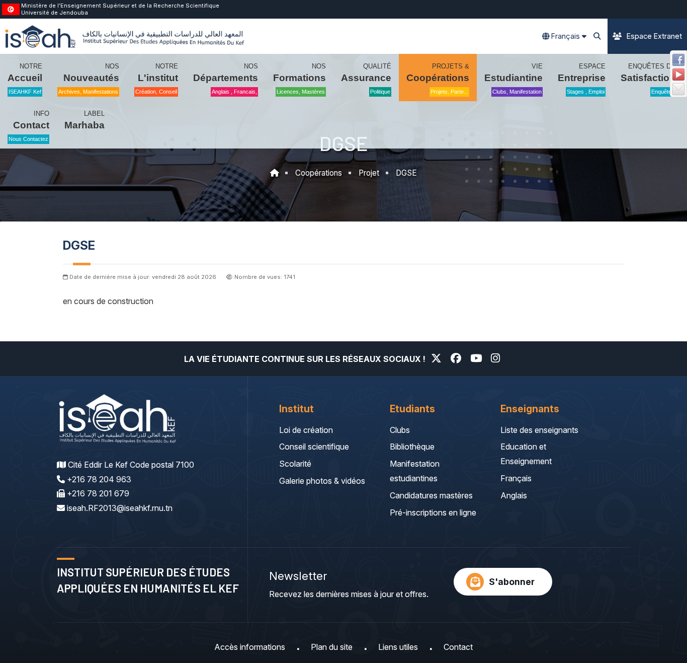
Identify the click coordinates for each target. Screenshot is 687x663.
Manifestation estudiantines (415, 471)
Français (516, 478)
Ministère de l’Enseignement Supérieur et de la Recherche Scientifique (120, 5)
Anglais (513, 495)
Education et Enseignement (526, 453)
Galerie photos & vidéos (322, 481)
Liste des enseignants (539, 430)
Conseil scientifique (314, 446)
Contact (458, 647)
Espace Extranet (654, 36)
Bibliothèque (412, 446)
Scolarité (295, 464)
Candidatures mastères (431, 495)
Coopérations (318, 173)
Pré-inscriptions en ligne (433, 512)
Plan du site (332, 647)
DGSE (406, 173)
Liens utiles (398, 647)
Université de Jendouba (54, 12)
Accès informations (249, 647)
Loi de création (306, 430)
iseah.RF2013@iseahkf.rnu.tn (120, 508)
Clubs (400, 430)
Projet (369, 173)
